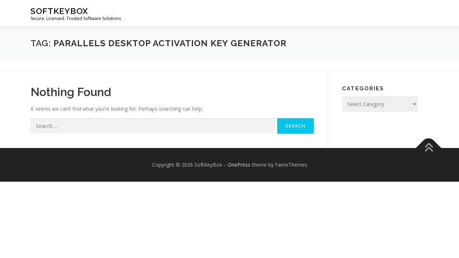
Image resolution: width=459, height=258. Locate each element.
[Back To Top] (428, 148)
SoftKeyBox (59, 11)
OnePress (239, 164)
